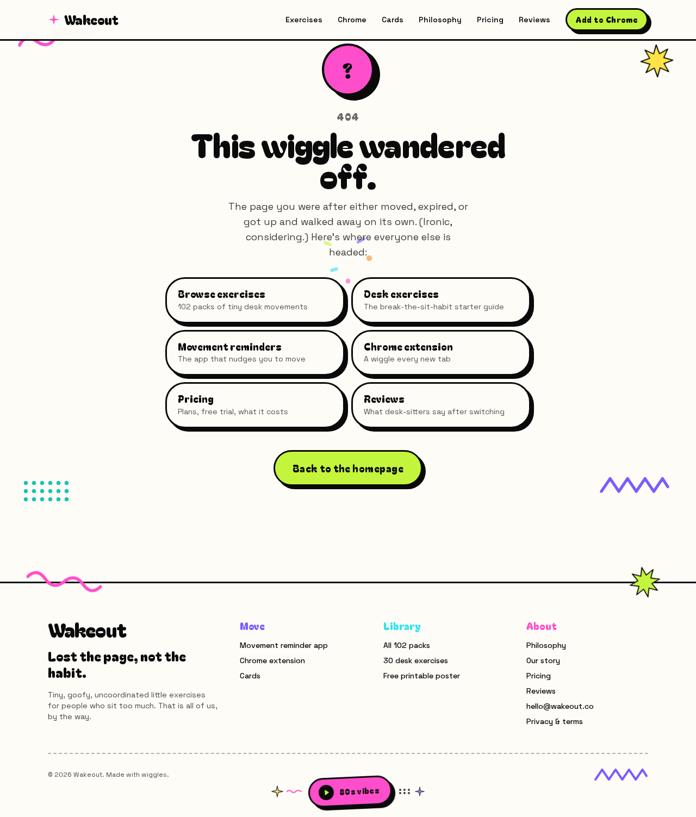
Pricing (490, 19)
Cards (392, 19)
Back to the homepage (348, 468)
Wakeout (91, 19)
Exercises (303, 19)
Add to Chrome (607, 19)
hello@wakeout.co (560, 706)
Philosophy (440, 19)
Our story (543, 660)
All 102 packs (406, 645)
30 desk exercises (415, 660)
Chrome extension (272, 660)
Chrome (352, 19)
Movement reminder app (284, 645)
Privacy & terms (554, 721)
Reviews (534, 19)
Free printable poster (421, 676)
